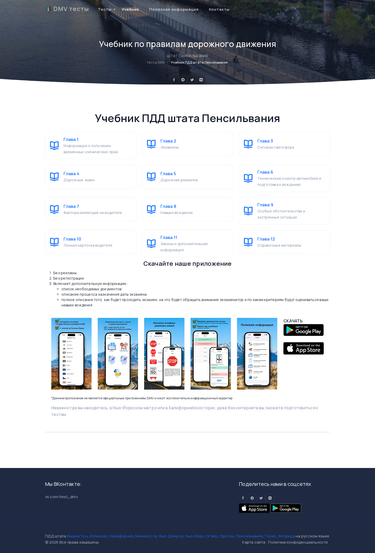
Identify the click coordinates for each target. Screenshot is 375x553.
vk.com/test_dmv (61, 496)
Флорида (286, 536)
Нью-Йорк (194, 536)
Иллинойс (99, 536)
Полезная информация (174, 9)
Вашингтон (77, 536)
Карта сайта (253, 542)
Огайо (212, 536)
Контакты (219, 9)
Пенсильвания (249, 536)
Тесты (104, 9)
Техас (270, 536)
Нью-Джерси (171, 536)
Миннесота (146, 536)
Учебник (130, 9)
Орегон (227, 536)
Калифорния (121, 536)
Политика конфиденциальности (298, 542)
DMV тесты (71, 8)
